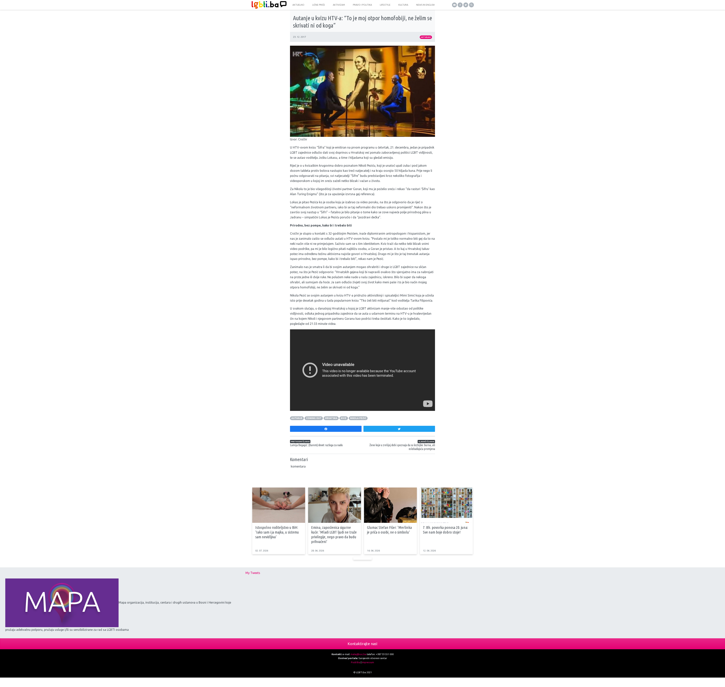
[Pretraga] (471, 4)
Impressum (368, 662)
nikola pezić (358, 418)
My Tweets (252, 573)
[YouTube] (454, 4)
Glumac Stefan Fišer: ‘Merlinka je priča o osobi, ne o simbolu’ (389, 529)
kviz (343, 418)
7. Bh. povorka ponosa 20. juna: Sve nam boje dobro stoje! (445, 529)
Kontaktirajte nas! (362, 644)
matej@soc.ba (358, 654)
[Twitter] (465, 4)
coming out (314, 418)
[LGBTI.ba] (268, 5)
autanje (296, 418)
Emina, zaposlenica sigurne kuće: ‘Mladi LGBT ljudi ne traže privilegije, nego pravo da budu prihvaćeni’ (334, 534)
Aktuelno (426, 37)
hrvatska (331, 418)
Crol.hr (302, 139)
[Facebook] (460, 4)
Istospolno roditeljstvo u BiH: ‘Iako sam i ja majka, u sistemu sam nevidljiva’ (277, 532)
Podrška (355, 662)
